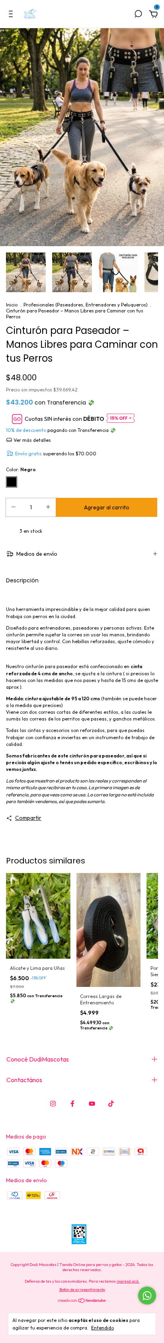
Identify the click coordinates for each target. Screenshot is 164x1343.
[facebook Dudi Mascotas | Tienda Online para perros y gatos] (72, 1103)
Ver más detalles (31, 440)
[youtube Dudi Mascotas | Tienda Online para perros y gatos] (92, 1103)
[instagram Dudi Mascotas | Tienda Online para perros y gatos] (53, 1103)
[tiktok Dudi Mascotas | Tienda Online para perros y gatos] (111, 1103)
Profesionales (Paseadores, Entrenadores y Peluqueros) (85, 305)
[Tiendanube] (82, 1300)
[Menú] (12, 15)
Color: (21, 469)
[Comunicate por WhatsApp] (147, 1295)
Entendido (102, 1328)
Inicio (12, 305)
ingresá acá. (128, 1281)
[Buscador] (138, 15)
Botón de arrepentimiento (82, 1289)
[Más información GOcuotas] (121, 419)
